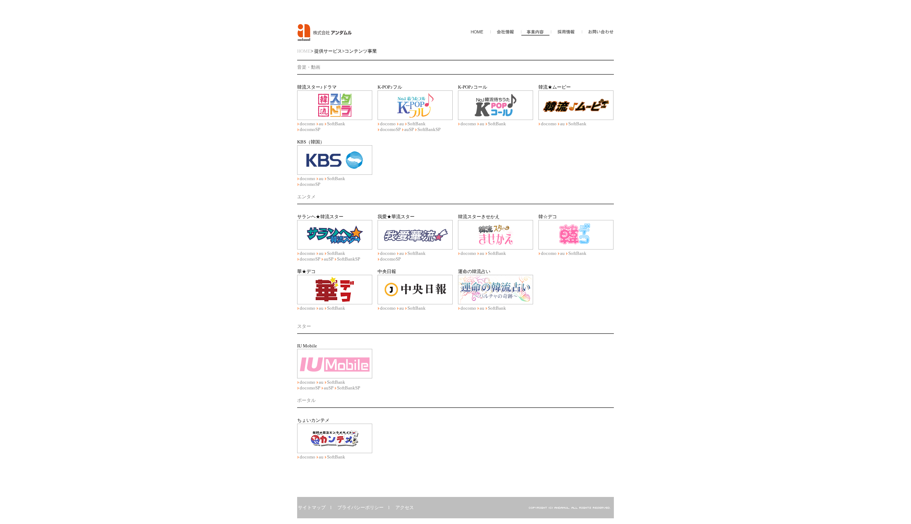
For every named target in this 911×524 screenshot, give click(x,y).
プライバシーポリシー (360, 507)
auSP (409, 129)
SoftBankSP (429, 129)
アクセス (404, 507)
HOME (304, 51)
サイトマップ (312, 507)
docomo (307, 123)
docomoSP (310, 129)
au (321, 123)
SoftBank (336, 123)
